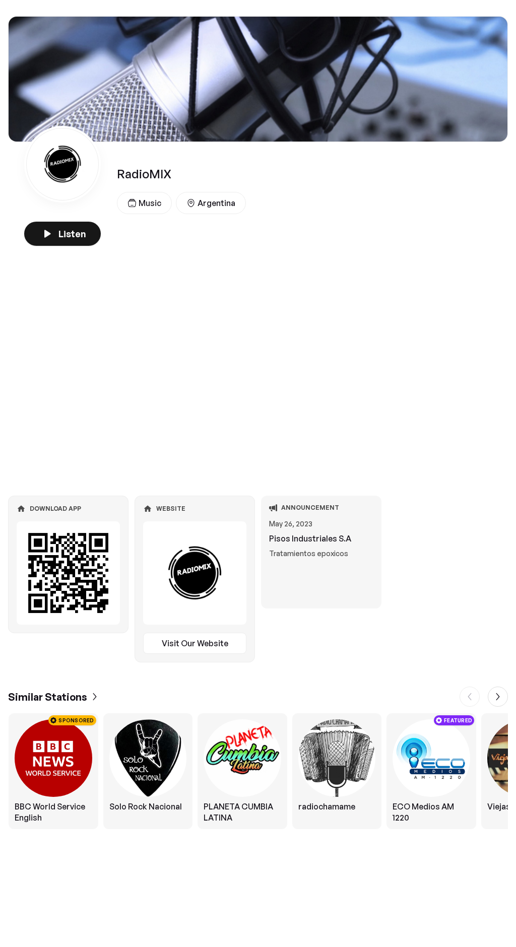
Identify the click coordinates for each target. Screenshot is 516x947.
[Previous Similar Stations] (470, 697)
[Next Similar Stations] (498, 697)
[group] (258, 771)
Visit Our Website (195, 643)
